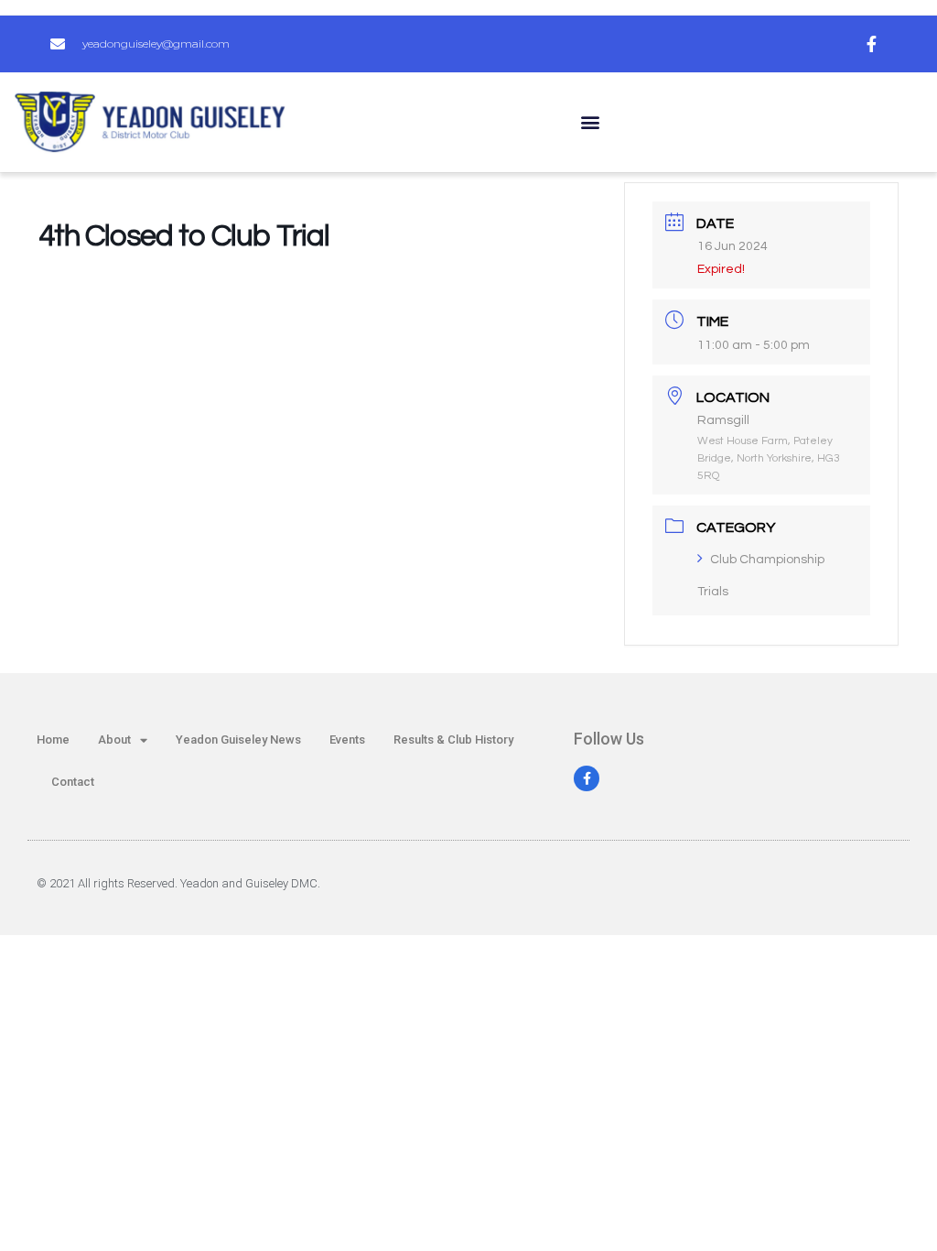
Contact (72, 782)
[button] (590, 122)
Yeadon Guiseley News (238, 739)
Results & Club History (453, 739)
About (114, 739)
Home (53, 739)
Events (347, 739)
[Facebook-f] (586, 778)
